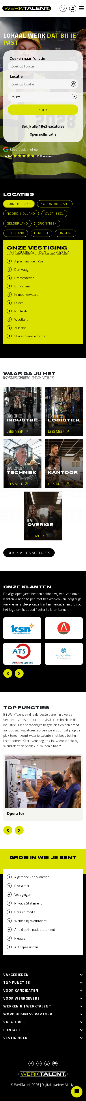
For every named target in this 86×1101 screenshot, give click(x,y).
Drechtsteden (24, 277)
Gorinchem (22, 286)
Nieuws (19, 938)
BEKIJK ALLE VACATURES (29, 552)
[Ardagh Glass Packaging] (64, 654)
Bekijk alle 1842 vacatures (43, 126)
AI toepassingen (26, 947)
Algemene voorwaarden (31, 877)
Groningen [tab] (47, 223)
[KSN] (22, 628)
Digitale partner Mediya (58, 1084)
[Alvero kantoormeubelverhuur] (64, 628)
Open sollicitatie (43, 134)
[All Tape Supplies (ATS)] (22, 654)
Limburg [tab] (65, 233)
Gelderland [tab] (17, 223)
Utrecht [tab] (41, 233)
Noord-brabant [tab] (55, 203)
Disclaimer (21, 885)
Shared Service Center (30, 336)
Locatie (16, 76)
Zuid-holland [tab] (19, 203)
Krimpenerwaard (26, 294)
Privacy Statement (28, 903)
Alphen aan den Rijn (28, 261)
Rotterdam (22, 311)
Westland (21, 319)
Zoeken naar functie (27, 58)
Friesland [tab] (15, 233)
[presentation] (7, 673)
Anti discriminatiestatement (34, 929)
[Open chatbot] (76, 1091)
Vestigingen (22, 894)
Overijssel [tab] (54, 213)
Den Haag (21, 269)
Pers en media (24, 912)
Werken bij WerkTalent (30, 920)
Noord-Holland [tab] (21, 213)
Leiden (19, 302)
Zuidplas (20, 327)
